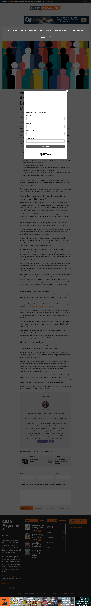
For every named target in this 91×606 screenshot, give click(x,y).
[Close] (66, 91)
